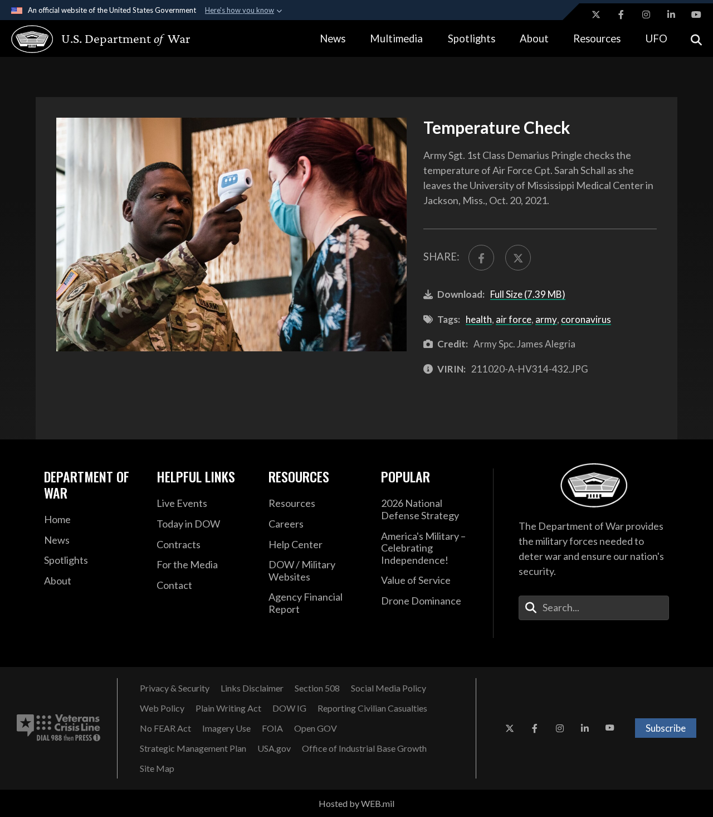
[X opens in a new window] (596, 14)
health (479, 319)
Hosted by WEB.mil (356, 803)
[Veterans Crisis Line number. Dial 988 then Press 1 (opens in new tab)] (58, 728)
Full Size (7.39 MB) (527, 294)
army (546, 319)
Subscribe (666, 728)
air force (513, 319)
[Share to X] (518, 257)
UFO (656, 38)
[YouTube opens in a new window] (696, 14)
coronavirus (586, 319)
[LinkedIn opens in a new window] (671, 14)
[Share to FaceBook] (481, 257)
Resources (597, 38)
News (332, 38)
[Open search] (696, 39)
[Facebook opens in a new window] (621, 14)
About (534, 38)
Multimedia (396, 38)
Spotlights (471, 38)
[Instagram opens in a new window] (646, 14)
